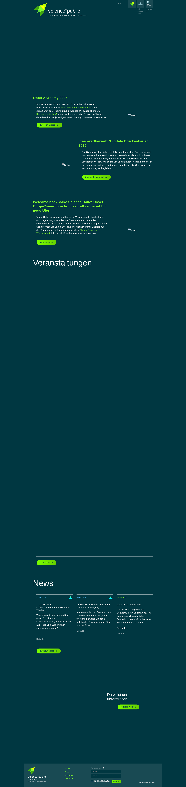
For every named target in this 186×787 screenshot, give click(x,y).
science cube (149, 10)
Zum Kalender (46, 562)
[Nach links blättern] (46, 53)
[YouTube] (156, 768)
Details (40, 639)
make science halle (140, 11)
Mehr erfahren (46, 242)
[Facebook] (140, 768)
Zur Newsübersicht (48, 651)
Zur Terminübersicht (49, 125)
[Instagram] (145, 768)
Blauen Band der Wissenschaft (77, 107)
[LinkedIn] (151, 768)
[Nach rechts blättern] (140, 53)
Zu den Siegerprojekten (96, 177)
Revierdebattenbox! (46, 114)
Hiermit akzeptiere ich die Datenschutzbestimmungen (102, 780)
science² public (131, 16)
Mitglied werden (128, 707)
